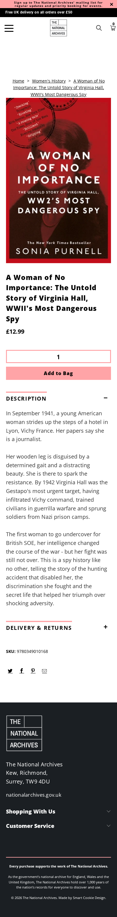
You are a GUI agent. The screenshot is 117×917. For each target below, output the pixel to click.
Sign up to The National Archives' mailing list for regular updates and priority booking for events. (58, 4)
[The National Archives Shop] (58, 28)
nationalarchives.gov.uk (33, 795)
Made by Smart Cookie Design (81, 897)
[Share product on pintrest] (33, 670)
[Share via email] (44, 670)
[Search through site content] (101, 28)
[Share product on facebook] (21, 670)
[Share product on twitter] (10, 670)
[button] (58, 397)
